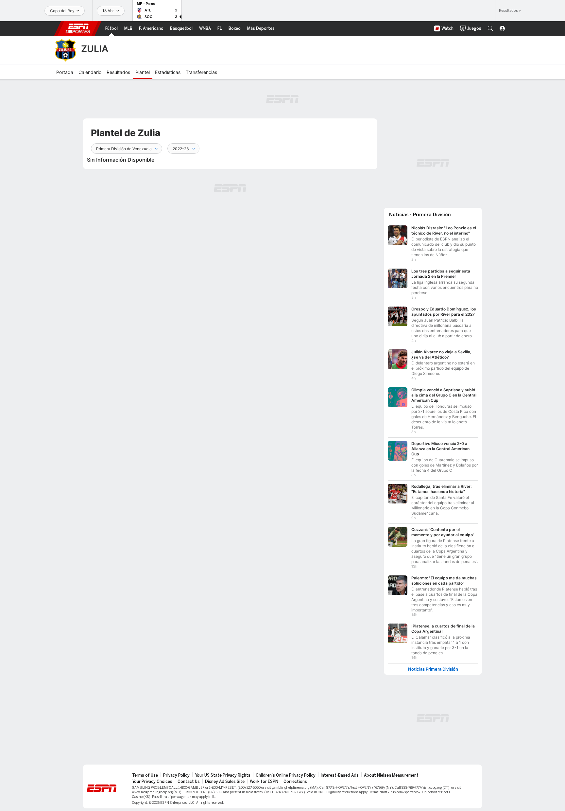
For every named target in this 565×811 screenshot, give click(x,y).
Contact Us (189, 781)
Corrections (295, 781)
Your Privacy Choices (152, 781)
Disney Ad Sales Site (225, 781)
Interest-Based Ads (340, 775)
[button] (490, 28)
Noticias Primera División (433, 669)
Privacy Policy (176, 775)
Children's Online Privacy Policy (286, 775)
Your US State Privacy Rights (222, 775)
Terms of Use (145, 775)
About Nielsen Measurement (391, 775)
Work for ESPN (264, 781)
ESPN (77, 28)
